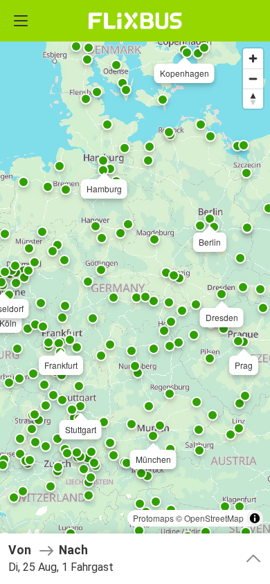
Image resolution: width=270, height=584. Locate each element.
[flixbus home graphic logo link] (135, 20)
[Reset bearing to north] (253, 99)
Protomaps (153, 518)
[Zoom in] (253, 58)
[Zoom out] (253, 79)
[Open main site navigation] (20, 20)
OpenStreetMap (214, 518)
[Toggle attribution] (254, 518)
